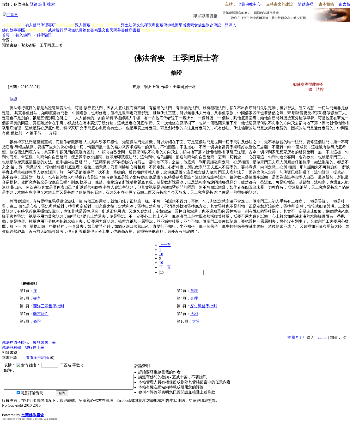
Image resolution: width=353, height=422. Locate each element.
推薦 (291, 337)
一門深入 (228, 25)
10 (161, 263)
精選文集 (102, 30)
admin (322, 337)
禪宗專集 (151, 25)
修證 (37, 321)
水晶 (6, 410)
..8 (161, 254)
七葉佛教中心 (249, 4)
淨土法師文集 (132, 25)
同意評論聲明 (31, 393)
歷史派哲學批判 (203, 306)
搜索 (51, 4)
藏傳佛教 (167, 25)
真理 (194, 298)
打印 (300, 337)
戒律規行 (55, 30)
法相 (194, 314)
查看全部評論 (37, 358)
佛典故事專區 (13, 30)
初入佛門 (32, 25)
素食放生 (198, 25)
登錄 (33, 4)
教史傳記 (213, 25)
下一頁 (165, 267)
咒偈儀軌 (71, 30)
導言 (37, 298)
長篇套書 (86, 30)
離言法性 (41, 314)
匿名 (67, 365)
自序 (194, 291)
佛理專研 (48, 25)
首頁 (6, 35)
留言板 (344, 4)
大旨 (196, 321)
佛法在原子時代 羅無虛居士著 (29, 342)
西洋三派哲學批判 (48, 306)
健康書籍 (132, 30)
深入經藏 (82, 25)
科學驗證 (44, 35)
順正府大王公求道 (26, 410)
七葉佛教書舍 (32, 415)
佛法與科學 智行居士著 (23, 347)
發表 (62, 393)
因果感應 (182, 25)
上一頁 (165, 245)
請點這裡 (305, 4)
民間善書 (117, 30)
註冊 (42, 4)
